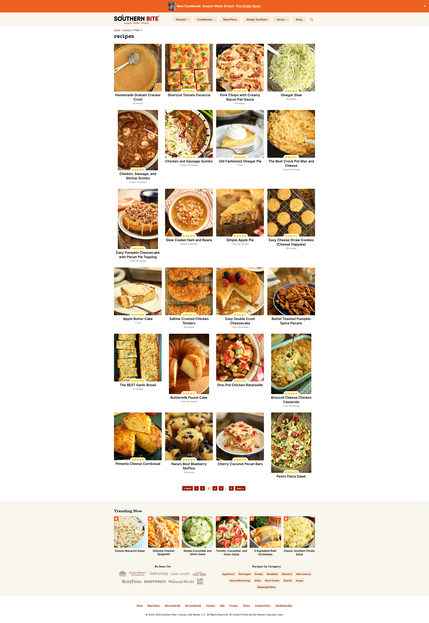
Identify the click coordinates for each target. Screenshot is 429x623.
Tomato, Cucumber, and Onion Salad (231, 552)
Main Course (303, 574)
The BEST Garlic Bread (138, 385)
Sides (258, 580)
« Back (187, 488)
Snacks (288, 580)
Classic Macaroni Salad (130, 550)
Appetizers (228, 574)
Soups (299, 580)
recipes (127, 29)
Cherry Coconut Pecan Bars (240, 464)
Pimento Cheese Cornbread (137, 464)
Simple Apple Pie (240, 240)
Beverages (245, 574)
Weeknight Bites (266, 587)
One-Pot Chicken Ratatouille (240, 385)
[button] (183, 90)
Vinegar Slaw (291, 95)
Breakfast (272, 574)
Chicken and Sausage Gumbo (189, 161)
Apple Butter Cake (138, 319)
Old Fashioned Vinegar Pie (240, 161)
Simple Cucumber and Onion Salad (197, 552)
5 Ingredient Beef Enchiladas (265, 552)
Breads (259, 574)
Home (117, 29)
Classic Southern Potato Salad (299, 552)
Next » (240, 488)
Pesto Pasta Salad (291, 476)
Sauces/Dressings (240, 580)
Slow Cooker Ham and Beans (189, 240)
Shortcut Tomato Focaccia (189, 95)
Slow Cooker (272, 580)
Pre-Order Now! (248, 6)
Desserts (287, 574)
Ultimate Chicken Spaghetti (164, 552)
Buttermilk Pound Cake (188, 398)
